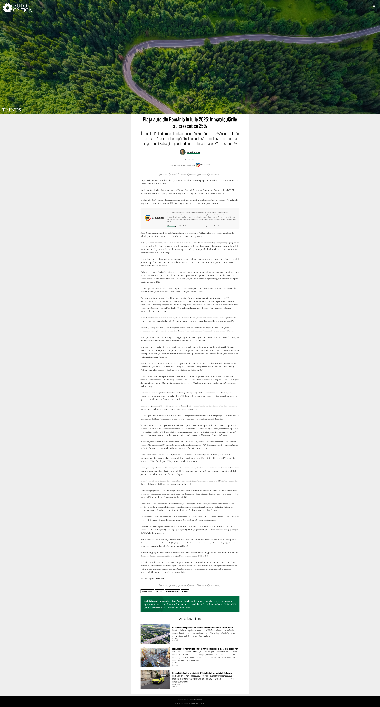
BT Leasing (203, 165)
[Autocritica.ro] (17, 8)
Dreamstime (160, 578)
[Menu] (374, 6)
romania (185, 591)
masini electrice (147, 591)
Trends (11, 110)
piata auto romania (172, 591)
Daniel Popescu (193, 152)
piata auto (159, 591)
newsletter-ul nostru (208, 600)
